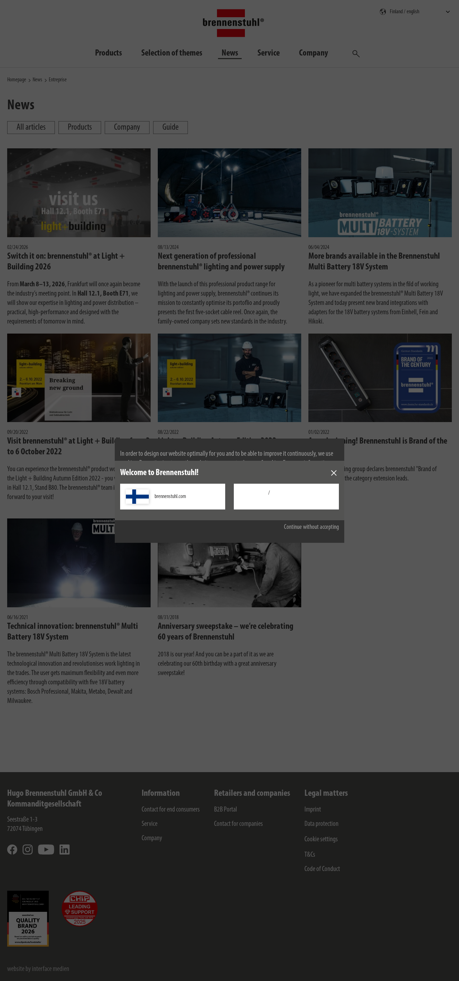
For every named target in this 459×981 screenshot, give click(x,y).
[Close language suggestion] (334, 473)
